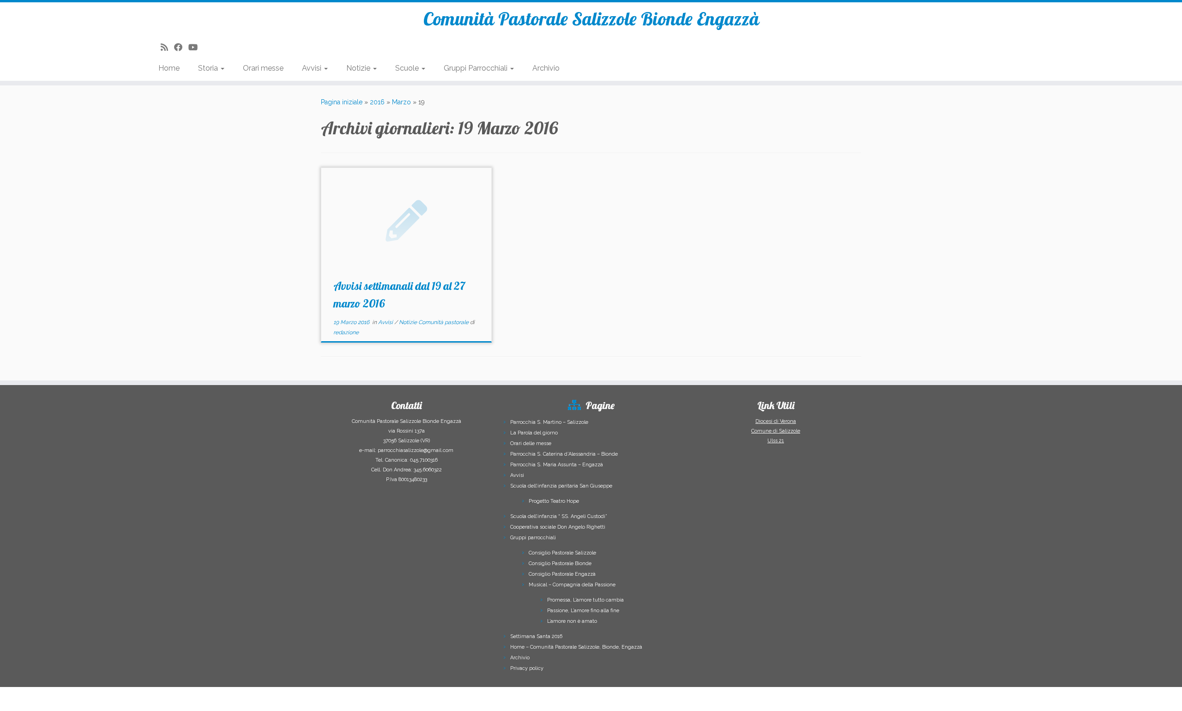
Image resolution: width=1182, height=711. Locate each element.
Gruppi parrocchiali (533, 538)
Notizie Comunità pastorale (434, 322)
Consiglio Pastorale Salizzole (562, 553)
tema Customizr (696, 697)
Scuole (408, 68)
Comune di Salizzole (775, 431)
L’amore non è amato (572, 621)
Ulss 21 (775, 441)
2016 (377, 102)
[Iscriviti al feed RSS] (167, 47)
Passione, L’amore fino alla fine (583, 611)
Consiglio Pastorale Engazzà (562, 574)
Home (169, 68)
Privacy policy (526, 668)
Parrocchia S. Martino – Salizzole (549, 422)
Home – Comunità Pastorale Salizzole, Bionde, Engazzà (576, 647)
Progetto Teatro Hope (554, 501)
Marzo (401, 102)
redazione (346, 332)
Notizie (359, 68)
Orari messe (263, 68)
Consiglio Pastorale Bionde (560, 563)
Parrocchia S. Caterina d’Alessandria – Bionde (564, 454)
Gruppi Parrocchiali (476, 68)
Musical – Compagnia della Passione (572, 585)
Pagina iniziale (341, 102)
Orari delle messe (530, 443)
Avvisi (312, 68)
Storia (209, 68)
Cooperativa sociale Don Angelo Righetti (557, 527)
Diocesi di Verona (775, 421)
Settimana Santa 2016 (536, 636)
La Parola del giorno (534, 433)
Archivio (546, 68)
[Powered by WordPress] (631, 695)
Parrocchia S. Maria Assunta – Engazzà (556, 465)
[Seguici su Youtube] (196, 47)
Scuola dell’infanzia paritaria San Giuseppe (561, 486)
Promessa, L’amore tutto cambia (585, 600)
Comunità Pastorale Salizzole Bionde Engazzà (591, 18)
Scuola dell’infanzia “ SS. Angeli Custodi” (558, 516)
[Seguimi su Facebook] (181, 47)
